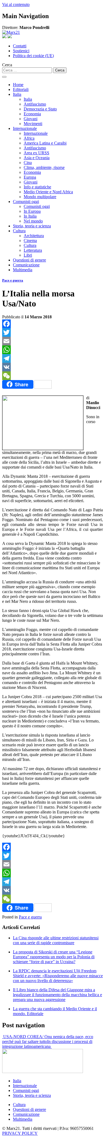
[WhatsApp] (52, 349)
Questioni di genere (29, 260)
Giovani (30, 118)
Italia (17, 94)
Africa (29, 138)
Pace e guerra (12, 280)
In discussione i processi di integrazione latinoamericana (47, 1044)
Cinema (30, 240)
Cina (28, 162)
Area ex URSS (36, 153)
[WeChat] (52, 375)
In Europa (32, 211)
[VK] (52, 367)
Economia (32, 114)
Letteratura (33, 250)
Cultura (19, 230)
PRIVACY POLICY (20, 1133)
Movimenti (33, 123)
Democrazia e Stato (40, 109)
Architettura (34, 235)
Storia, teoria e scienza (32, 226)
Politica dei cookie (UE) (33, 55)
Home (18, 84)
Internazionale (25, 128)
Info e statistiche (37, 187)
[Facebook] (52, 323)
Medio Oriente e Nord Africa (48, 191)
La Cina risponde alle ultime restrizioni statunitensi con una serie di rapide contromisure (56, 940)
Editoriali (21, 89)
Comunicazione (26, 265)
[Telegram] (52, 358)
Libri (28, 255)
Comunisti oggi (26, 201)
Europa (30, 177)
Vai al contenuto (16, 4)
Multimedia (22, 269)
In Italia (30, 216)
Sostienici (21, 50)
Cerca (7, 65)
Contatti (19, 46)
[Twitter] (52, 332)
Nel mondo (33, 221)
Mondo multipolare (40, 196)
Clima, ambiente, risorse (44, 167)
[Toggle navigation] (4, 77)
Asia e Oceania (37, 157)
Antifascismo (35, 104)
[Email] (52, 341)
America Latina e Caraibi (45, 143)
